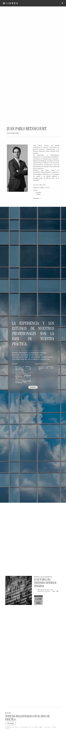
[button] (62, 3)
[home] (10, 3)
